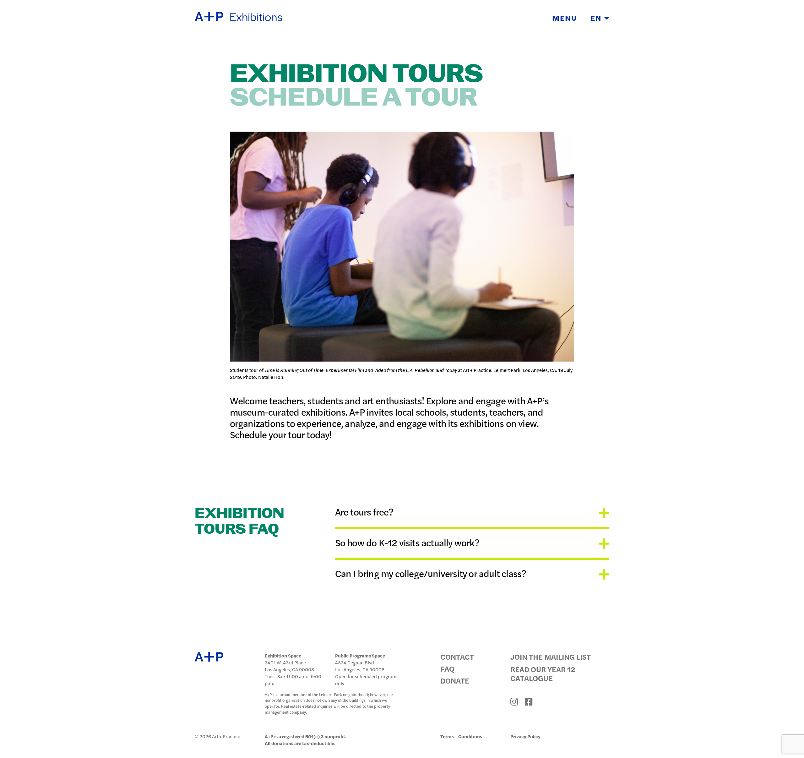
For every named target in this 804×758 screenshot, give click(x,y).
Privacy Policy (525, 736)
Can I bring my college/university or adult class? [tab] (430, 573)
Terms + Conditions (461, 736)
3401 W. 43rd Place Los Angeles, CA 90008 (289, 666)
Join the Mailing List (550, 656)
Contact (457, 656)
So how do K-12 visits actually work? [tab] (407, 542)
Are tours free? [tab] (364, 512)
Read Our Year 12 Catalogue (542, 673)
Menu (564, 17)
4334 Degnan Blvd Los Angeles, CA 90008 (359, 666)
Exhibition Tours (356, 74)
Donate (454, 680)
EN (597, 17)
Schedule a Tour (353, 98)
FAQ (447, 668)
